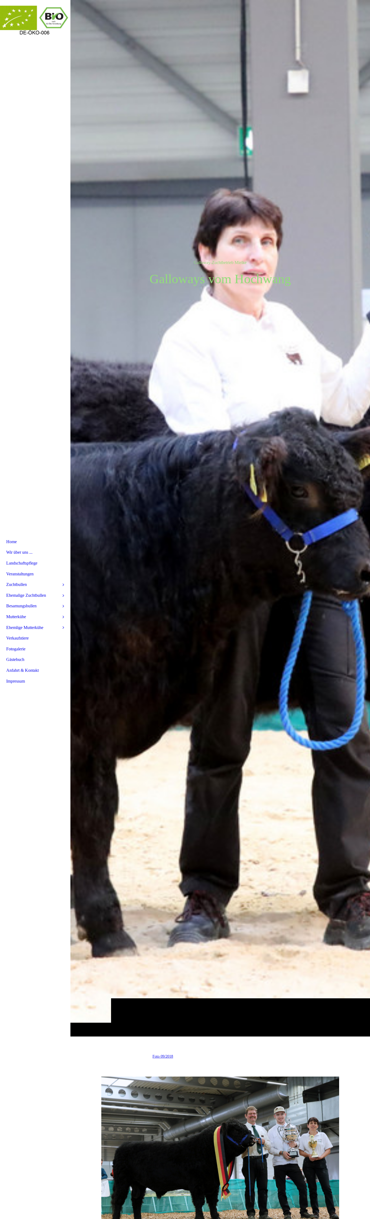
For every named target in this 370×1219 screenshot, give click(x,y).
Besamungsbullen (21, 606)
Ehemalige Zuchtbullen (26, 595)
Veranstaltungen (20, 574)
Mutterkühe (16, 616)
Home (11, 541)
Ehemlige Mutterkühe (24, 627)
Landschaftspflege (21, 563)
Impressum (15, 681)
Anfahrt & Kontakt (22, 670)
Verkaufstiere (17, 638)
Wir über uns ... (19, 552)
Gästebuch (15, 659)
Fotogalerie (15, 649)
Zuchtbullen (16, 584)
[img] (220, 518)
